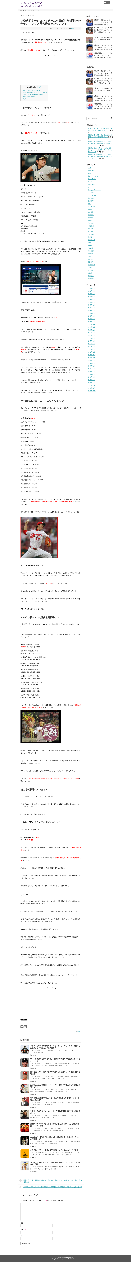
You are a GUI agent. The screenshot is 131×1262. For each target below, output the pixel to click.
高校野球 (91, 278)
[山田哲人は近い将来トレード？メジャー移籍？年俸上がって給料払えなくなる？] (24, 1089)
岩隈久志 (91, 223)
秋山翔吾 (91, 248)
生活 (89, 242)
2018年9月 (91, 305)
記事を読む (33, 1055)
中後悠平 (91, 201)
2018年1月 (91, 321)
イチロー (91, 170)
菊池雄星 (91, 262)
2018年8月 (91, 308)
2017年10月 (92, 327)
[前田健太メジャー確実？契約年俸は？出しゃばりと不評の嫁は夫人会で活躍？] (24, 1076)
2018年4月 (91, 313)
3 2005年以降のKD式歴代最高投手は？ (33, 94)
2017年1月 (91, 349)
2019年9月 (91, 296)
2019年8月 (91, 299)
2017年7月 (91, 335)
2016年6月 (91, 369)
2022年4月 (91, 291)
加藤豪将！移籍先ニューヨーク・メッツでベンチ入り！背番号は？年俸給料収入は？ (103, 22)
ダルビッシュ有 (93, 176)
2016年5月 (91, 371)
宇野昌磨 (91, 217)
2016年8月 (91, 363)
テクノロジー (92, 179)
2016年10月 (92, 357)
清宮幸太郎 (91, 240)
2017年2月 (91, 346)
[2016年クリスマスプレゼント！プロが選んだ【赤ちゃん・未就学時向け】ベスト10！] (24, 1128)
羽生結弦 (91, 253)
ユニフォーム (92, 195)
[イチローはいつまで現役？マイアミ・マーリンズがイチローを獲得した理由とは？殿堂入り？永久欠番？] (24, 1050)
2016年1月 (91, 382)
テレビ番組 (91, 184)
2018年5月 (91, 310)
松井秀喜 (91, 231)
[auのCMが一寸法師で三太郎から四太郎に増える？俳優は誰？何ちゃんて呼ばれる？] (24, 1142)
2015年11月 (91, 388)
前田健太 (91, 209)
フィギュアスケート (94, 190)
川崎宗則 (91, 226)
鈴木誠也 (91, 270)
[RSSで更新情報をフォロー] (108, 3)
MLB (89, 168)
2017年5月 (91, 338)
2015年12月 (92, 385)
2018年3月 (91, 316)
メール (23, 1229)
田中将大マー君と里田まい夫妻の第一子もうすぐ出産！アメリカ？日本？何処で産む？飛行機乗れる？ (52, 1181)
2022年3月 (91, 294)
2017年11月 (91, 324)
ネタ (89, 187)
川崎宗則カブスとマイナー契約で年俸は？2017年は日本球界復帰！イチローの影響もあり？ (52, 1187)
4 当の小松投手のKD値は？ (29, 97)
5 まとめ (24, 99)
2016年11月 (91, 355)
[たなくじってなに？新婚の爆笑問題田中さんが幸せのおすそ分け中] (24, 1155)
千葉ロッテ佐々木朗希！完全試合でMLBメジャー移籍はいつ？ (103, 39)
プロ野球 (91, 192)
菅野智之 (91, 259)
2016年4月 (91, 374)
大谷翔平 (91, 215)
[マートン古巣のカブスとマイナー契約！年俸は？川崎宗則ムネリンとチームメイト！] (24, 1063)
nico (78, 1031)
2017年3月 (91, 344)
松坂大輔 (91, 234)
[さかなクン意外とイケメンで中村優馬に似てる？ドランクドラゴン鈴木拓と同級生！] (24, 1167)
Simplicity (70, 1257)
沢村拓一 (91, 237)
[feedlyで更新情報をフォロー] (105, 3)
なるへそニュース (31, 2)
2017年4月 (91, 341)
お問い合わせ (22, 10)
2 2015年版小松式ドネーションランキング (34, 92)
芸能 (89, 256)
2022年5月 (91, 288)
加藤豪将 (91, 212)
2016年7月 (91, 366)
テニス (90, 181)
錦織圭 (90, 273)
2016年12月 (92, 352)
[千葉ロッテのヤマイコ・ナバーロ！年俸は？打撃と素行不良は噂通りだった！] (24, 1115)
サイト (22, 1236)
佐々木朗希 (91, 206)
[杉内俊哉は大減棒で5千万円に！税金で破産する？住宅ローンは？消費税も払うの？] (24, 1102)
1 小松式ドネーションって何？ (30, 90)
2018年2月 (91, 319)
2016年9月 (91, 360)
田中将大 (91, 245)
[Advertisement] (51, 68)
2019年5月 (91, 302)
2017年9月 (91, 330)
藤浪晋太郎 (91, 265)
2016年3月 (91, 377)
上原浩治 (91, 198)
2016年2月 (91, 380)
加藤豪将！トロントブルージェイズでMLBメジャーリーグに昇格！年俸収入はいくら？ (103, 47)
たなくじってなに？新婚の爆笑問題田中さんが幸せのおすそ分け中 (54, 1150)
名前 (22, 1223)
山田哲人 (91, 220)
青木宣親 (91, 276)
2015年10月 (92, 391)
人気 (78, 28)
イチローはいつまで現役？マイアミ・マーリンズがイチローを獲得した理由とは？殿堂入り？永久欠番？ (55, 1047)
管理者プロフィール (33, 10)
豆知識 (90, 267)
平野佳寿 (91, 229)
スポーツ (74, 28)
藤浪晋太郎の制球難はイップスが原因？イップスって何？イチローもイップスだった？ (100, 143)
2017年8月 (91, 332)
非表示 (39, 87)
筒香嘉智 (91, 251)
